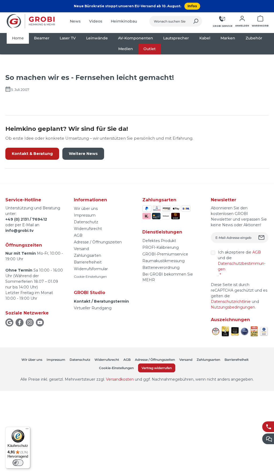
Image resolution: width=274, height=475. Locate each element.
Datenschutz (86, 222)
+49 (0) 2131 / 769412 (26, 219)
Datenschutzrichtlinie (231, 301)
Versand (81, 248)
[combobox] (169, 21)
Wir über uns (86, 208)
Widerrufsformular (91, 268)
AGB (78, 235)
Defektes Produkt (159, 240)
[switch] (18, 462)
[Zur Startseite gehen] (31, 21)
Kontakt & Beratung (32, 153)
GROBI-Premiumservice (165, 254)
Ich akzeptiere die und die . (241, 263)
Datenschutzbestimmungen (241, 266)
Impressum (85, 215)
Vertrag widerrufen (157, 368)
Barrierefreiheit (88, 262)
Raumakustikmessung (163, 260)
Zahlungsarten (87, 255)
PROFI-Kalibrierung (160, 247)
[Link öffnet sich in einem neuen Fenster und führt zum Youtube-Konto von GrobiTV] (40, 322)
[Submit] (262, 237)
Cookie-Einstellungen (90, 276)
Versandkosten (120, 379)
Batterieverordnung (161, 267)
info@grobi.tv (19, 230)
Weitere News (83, 153)
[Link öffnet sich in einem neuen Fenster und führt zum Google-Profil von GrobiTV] (9, 322)
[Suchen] (195, 21)
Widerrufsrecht (88, 228)
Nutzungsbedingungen (233, 307)
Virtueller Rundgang (93, 308)
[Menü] (27, 430)
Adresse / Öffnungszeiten (98, 242)
